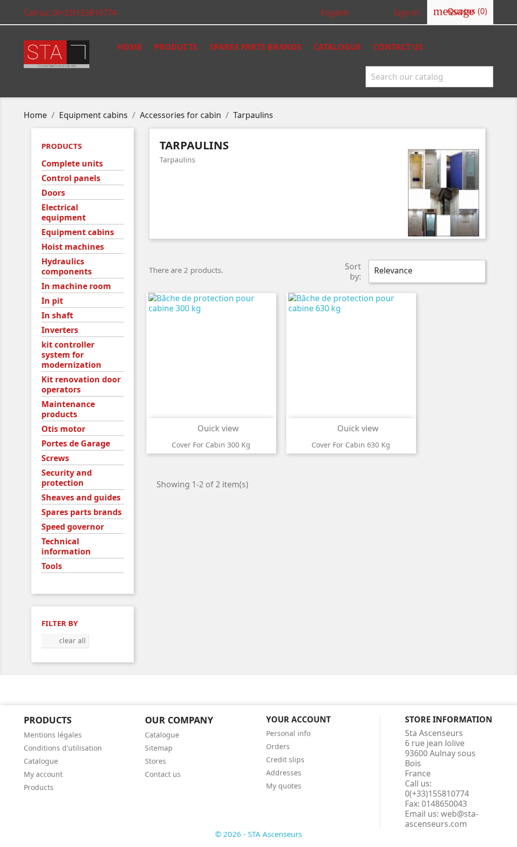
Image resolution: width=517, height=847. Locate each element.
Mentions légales (53, 735)
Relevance (426, 271)
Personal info (288, 733)
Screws (55, 458)
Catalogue (337, 46)
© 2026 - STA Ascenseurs (258, 834)
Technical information (66, 546)
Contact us (398, 46)
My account (43, 774)
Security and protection (66, 478)
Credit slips (285, 759)
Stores (155, 761)
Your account (298, 719)
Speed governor (72, 527)
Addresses (283, 772)
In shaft (57, 315)
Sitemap (159, 748)
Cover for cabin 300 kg (211, 444)
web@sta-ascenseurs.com (441, 818)
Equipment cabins (77, 232)
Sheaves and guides (81, 497)
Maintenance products (68, 409)
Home (129, 46)
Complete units (72, 163)
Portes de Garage (75, 443)
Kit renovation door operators (81, 384)
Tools (51, 566)
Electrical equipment (63, 212)
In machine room (76, 286)
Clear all (65, 640)
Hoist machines (72, 247)
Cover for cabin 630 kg (351, 444)
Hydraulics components (66, 266)
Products (175, 46)
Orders (278, 746)
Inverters (59, 330)
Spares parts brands (81, 512)
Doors (53, 193)
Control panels (70, 178)
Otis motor (63, 429)
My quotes (283, 785)
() (460, 11)
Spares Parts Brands (255, 46)
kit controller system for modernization (71, 355)
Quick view (212, 428)
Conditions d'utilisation (63, 748)
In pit (52, 301)
